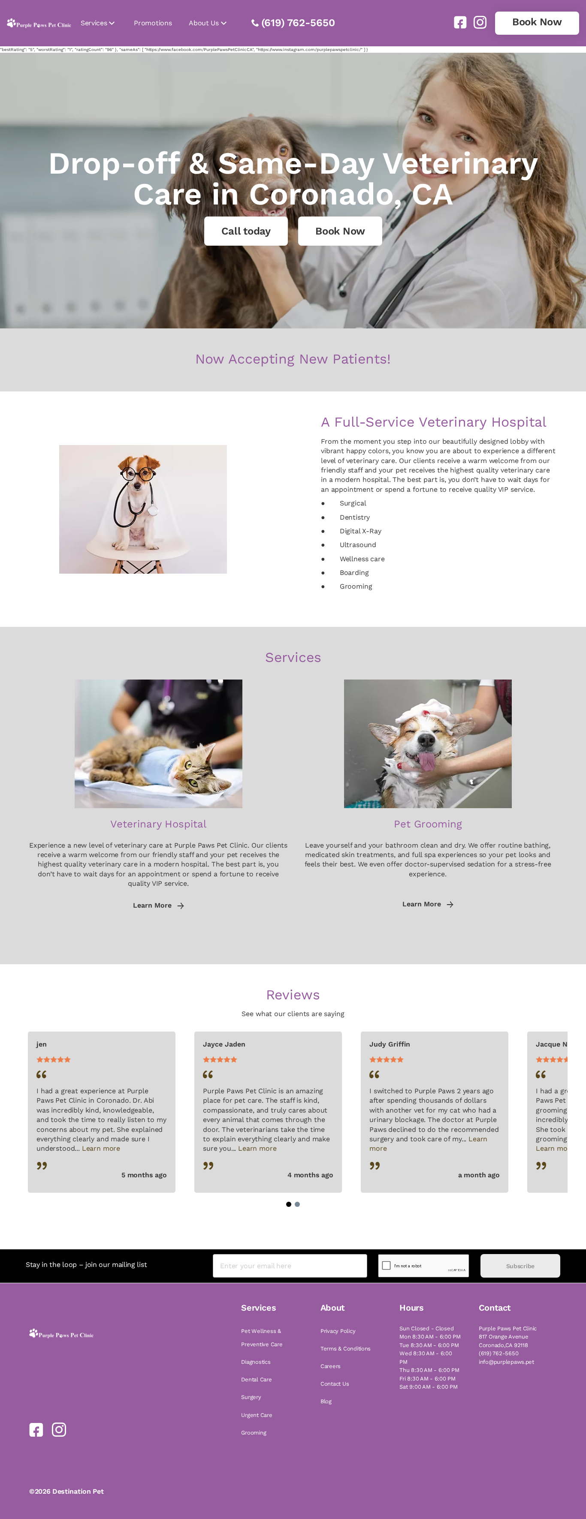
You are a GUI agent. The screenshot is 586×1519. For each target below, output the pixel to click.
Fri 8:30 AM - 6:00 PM (427, 1378)
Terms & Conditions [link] (345, 1348)
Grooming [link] (253, 1432)
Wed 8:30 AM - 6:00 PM (425, 1357)
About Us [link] (203, 23)
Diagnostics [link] (255, 1362)
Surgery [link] (251, 1397)
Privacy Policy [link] (337, 1331)
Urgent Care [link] (256, 1415)
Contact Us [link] (334, 1384)
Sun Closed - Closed (426, 1328)
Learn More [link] (153, 905)
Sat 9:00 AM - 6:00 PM (428, 1387)
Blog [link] (326, 1401)
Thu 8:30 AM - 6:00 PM (429, 1370)
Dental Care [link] (256, 1379)
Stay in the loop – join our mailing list (86, 1264)
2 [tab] (297, 1204)
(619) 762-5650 (298, 23)
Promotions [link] (153, 23)
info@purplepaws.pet (506, 1362)
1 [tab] (288, 1204)
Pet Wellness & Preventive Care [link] (261, 1338)
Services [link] (94, 23)
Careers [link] (330, 1366)
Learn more (101, 1148)
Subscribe (520, 1266)
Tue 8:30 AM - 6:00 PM (429, 1345)
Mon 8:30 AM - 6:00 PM (430, 1336)
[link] (457, 22)
